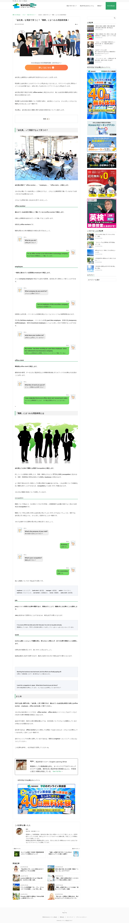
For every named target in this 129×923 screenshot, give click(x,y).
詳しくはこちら (45, 68)
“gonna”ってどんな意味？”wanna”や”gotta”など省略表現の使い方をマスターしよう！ (105, 51)
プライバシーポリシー (81, 917)
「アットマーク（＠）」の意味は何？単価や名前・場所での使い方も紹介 (105, 59)
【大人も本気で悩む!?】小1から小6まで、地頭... (105, 236)
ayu (77, 24)
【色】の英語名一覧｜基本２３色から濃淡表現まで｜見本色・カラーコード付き (105, 34)
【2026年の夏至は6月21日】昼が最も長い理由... (105, 268)
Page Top (64, 912)
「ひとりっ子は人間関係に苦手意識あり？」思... (105, 244)
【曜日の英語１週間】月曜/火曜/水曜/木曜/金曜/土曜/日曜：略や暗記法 (105, 26)
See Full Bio (57, 771)
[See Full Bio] (62, 771)
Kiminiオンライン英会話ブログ (64, 920)
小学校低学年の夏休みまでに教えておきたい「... (105, 260)
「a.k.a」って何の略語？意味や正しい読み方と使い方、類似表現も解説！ (105, 42)
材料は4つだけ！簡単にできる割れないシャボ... (105, 252)
